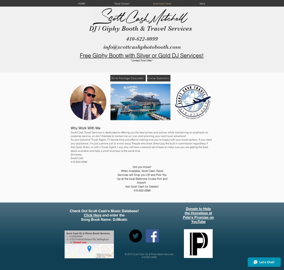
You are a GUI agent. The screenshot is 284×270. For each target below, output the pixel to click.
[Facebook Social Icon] (152, 235)
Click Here (92, 215)
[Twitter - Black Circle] (135, 235)
